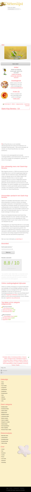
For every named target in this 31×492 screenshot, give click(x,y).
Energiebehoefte (4, 441)
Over (2, 451)
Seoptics (14, 490)
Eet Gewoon (7, 308)
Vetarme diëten (4, 410)
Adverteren (3, 460)
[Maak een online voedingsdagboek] (16, 53)
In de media (3, 458)
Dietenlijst (11, 4)
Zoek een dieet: (12, 7)
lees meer (16, 64)
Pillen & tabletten (18, 363)
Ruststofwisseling (4, 439)
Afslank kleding (24, 361)
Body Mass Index (4, 435)
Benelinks (23, 490)
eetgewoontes (19, 104)
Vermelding (3, 462)
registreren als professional (13, 298)
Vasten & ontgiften (4, 420)
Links (2, 400)
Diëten (2, 383)
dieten (13, 104)
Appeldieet (5, 319)
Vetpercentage (4, 443)
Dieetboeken (3, 391)
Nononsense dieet (7, 311)
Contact (2, 449)
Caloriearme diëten (8, 360)
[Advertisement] (15, 27)
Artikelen (3, 397)
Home (2, 381)
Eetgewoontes (12, 358)
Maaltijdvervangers (21, 358)
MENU (3, 45)
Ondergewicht (4, 389)
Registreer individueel (12, 294)
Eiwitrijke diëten (7, 357)
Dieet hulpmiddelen (8, 363)
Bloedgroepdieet (7, 318)
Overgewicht (3, 387)
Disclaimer (3, 452)
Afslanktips (3, 399)
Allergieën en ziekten (13, 361)
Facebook (5, 370)
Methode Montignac (8, 310)
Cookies (3, 454)
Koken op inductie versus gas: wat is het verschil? (16, 76)
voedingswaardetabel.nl (16, 87)
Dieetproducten (4, 393)
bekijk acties (16, 98)
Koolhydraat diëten (16, 357)
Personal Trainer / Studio (6, 429)
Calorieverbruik (4, 437)
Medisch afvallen (18, 360)
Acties (2, 395)
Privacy (2, 456)
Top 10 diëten (4, 385)
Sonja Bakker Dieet (9, 316)
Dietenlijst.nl (7, 104)
